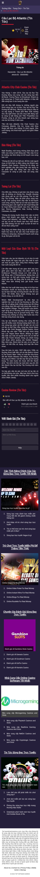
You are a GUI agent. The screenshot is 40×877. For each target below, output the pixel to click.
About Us (7, 868)
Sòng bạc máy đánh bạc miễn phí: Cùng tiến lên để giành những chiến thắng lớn (21, 516)
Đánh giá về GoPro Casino (17, 663)
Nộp (20, 448)
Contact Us (15, 868)
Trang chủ (17, 8)
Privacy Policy (25, 868)
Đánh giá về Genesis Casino (18, 654)
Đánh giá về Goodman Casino (18, 659)
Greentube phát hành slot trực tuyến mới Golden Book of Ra (21, 813)
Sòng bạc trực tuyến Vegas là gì (19, 535)
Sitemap (23, 870)
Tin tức (26, 8)
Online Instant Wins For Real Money (21, 593)
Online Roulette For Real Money (19, 601)
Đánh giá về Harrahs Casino (18, 668)
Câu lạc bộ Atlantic (10, 11)
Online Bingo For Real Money (18, 597)
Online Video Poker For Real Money (20, 588)
